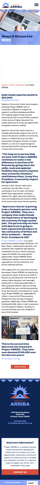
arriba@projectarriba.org (20, 423)
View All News (20, 367)
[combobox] (32, 483)
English (31, 483)
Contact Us (20, 472)
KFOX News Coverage (11, 358)
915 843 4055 (20, 421)
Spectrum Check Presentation (14, 84)
